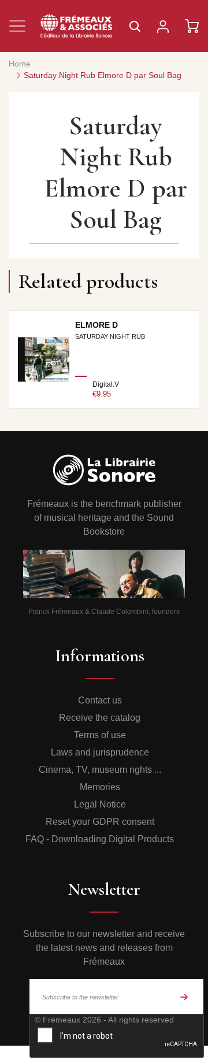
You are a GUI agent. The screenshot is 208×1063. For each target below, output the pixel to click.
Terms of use (100, 735)
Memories (100, 787)
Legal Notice (100, 804)
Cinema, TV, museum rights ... (100, 770)
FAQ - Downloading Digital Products (99, 839)
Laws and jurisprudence (100, 752)
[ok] (184, 996)
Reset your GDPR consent (100, 822)
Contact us (100, 700)
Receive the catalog (99, 718)
